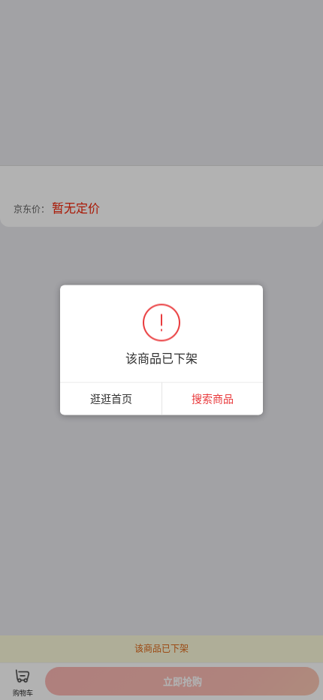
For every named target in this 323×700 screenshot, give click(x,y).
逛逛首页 (111, 398)
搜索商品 (213, 398)
